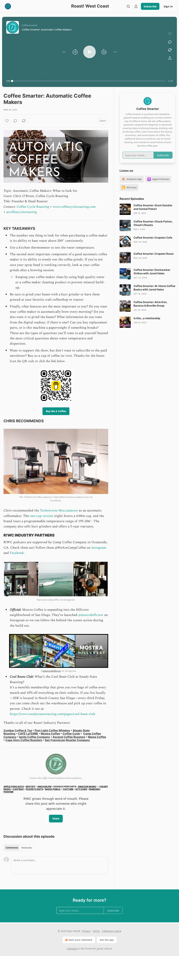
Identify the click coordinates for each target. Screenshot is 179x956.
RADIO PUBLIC (53, 789)
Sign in (168, 6)
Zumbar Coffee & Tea (17, 730)
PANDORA (94, 789)
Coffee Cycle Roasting (33, 206)
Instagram (98, 547)
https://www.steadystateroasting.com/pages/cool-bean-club (52, 714)
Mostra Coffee (50, 733)
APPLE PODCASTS (13, 786)
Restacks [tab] (27, 847)
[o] (125, 209)
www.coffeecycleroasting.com (74, 206)
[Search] (128, 6)
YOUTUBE (68, 789)
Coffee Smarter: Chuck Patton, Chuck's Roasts (153, 223)
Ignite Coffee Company (34, 737)
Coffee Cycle (71, 733)
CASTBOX (18, 789)
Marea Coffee (97, 737)
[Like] (6, 120)
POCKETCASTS (34, 789)
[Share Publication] (136, 6)
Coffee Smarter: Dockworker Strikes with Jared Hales (152, 271)
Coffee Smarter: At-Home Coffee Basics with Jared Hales (154, 287)
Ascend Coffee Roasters (69, 737)
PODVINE (8, 792)
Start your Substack (80, 939)
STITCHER (81, 789)
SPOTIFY (30, 786)
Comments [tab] (12, 847)
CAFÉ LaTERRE (28, 733)
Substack (72, 948)
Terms (96, 931)
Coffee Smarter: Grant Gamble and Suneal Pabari (153, 207)
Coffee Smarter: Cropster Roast (154, 253)
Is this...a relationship (147, 318)
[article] (147, 209)
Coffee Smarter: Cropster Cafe (153, 237)
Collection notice (111, 931)
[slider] (88, 81)
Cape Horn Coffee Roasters (23, 740)
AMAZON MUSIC (87, 786)
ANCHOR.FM (44, 786)
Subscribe (150, 6)
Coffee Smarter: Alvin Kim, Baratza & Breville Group (150, 303)
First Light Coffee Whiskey (52, 730)
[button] (64, 52)
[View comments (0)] (170, 42)
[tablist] (18, 847)
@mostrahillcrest (90, 615)
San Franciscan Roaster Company (67, 740)
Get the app (107, 939)
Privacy (86, 931)
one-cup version (41, 515)
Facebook (17, 552)
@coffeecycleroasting (21, 212)
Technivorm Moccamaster (59, 510)
